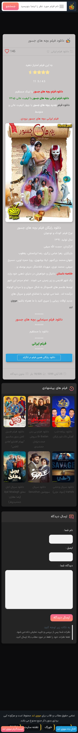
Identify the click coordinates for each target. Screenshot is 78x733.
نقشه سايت (31, 727)
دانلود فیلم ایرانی (60, 51)
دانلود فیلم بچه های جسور (46, 40)
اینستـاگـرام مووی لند (12, 729)
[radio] (47, 73)
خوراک (48, 727)
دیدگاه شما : (66, 566)
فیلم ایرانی (39, 343)
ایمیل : (69, 548)
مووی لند (36, 716)
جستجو (11, 6)
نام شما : (68, 530)
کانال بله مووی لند (66, 729)
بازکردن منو (61, 7)
